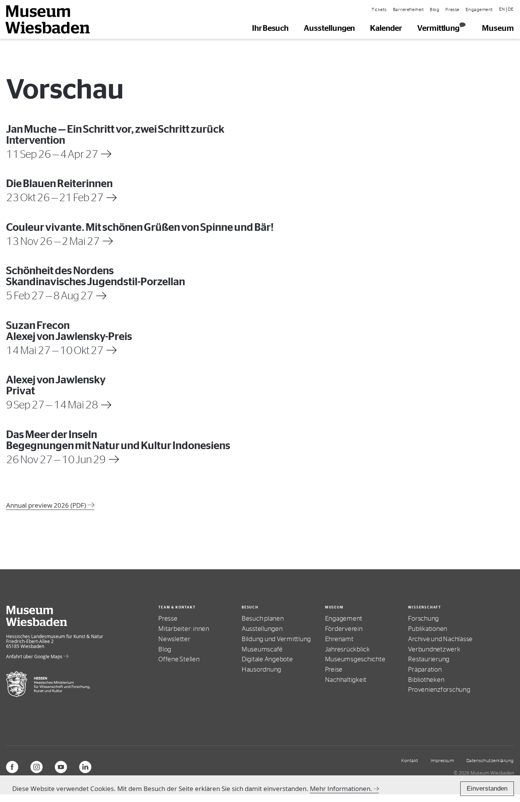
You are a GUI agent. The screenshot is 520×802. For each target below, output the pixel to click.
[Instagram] (36, 767)
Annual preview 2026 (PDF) (47, 505)
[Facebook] (12, 767)
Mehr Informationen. (341, 788)
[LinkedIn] (85, 767)
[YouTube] (61, 767)
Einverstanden (487, 788)
